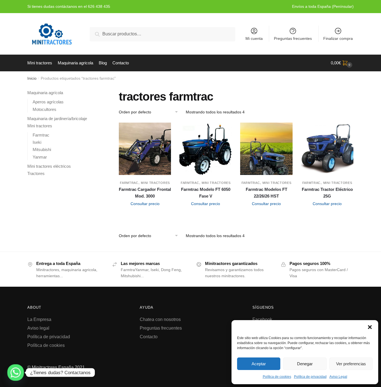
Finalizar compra (338, 38)
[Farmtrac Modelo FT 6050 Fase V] (205, 149)
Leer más (145, 216)
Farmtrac (129, 182)
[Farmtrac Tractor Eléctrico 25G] (327, 149)
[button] (370, 327)
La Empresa (39, 319)
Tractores (36, 173)
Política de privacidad (310, 377)
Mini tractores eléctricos (49, 166)
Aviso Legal (338, 377)
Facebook (262, 319)
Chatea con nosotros (160, 319)
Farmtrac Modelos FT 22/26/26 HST (266, 192)
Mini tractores (155, 182)
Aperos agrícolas (48, 101)
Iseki (37, 142)
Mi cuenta (254, 38)
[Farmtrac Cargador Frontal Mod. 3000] (145, 149)
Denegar (305, 363)
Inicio (32, 78)
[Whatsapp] (15, 372)
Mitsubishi (42, 149)
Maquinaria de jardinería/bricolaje (57, 118)
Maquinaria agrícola (45, 92)
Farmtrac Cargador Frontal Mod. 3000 (145, 192)
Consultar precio (145, 203)
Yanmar (40, 157)
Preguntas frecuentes (293, 38)
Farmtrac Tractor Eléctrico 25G (327, 192)
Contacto (149, 336)
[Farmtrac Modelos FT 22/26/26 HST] (266, 149)
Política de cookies (277, 377)
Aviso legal (38, 328)
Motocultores (44, 109)
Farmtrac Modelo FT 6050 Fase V (205, 192)
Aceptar (259, 363)
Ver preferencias (351, 363)
